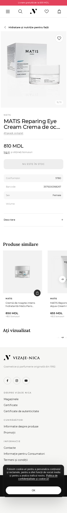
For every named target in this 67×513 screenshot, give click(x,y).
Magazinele (11, 399)
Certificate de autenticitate (21, 411)
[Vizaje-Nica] (33, 11)
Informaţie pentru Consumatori (24, 453)
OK (33, 490)
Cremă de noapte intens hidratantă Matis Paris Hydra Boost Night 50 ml (21, 304)
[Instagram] (16, 380)
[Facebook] (7, 380)
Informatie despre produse (21, 426)
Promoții (9, 432)
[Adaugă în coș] (37, 293)
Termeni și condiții (16, 460)
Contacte (10, 448)
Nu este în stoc (33, 164)
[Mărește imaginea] (33, 69)
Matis (7, 115)
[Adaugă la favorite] (59, 38)
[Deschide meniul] (8, 11)
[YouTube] (26, 380)
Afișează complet (13, 133)
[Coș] (59, 11)
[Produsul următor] (62, 279)
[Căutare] (20, 11)
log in (7, 152)
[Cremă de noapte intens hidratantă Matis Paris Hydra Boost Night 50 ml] (22, 271)
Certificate (10, 405)
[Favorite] (47, 11)
